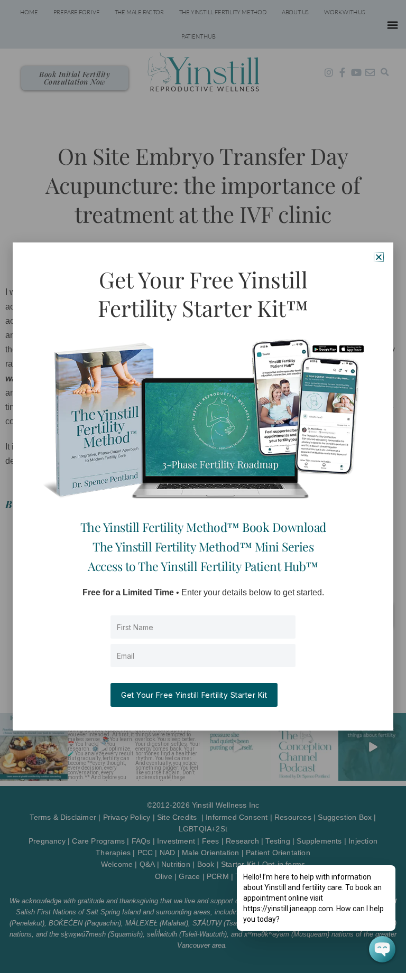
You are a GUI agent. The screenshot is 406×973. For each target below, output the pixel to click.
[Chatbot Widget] (382, 949)
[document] (203, 486)
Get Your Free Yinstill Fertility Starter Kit (194, 694)
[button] (379, 257)
